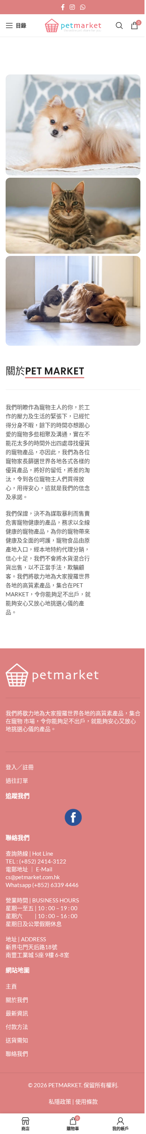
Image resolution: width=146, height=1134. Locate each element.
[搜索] (119, 25)
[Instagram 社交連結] (72, 7)
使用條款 (86, 1101)
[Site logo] (73, 24)
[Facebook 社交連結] (62, 7)
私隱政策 (60, 1101)
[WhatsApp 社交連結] (82, 7)
